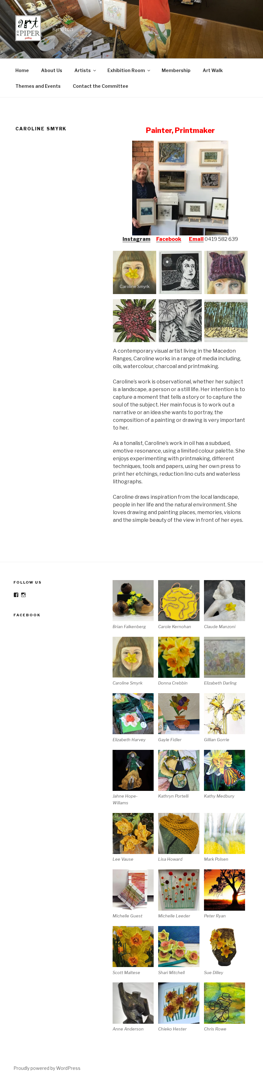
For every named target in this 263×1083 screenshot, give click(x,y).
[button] (135, 605)
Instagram (136, 239)
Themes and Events (38, 86)
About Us (51, 70)
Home (22, 70)
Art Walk (213, 70)
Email (196, 239)
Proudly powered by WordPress (47, 1068)
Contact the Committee (100, 86)
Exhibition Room (126, 70)
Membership (176, 70)
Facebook (168, 239)
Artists (82, 70)
